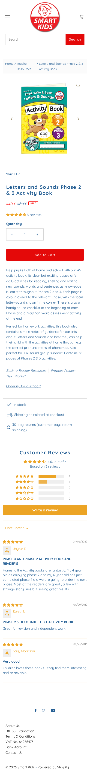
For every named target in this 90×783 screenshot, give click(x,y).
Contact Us (14, 753)
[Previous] (12, 119)
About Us (13, 726)
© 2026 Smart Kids (20, 767)
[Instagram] (43, 710)
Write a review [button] (45, 510)
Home (9, 63)
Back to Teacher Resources (26, 371)
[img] (13, 542)
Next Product (16, 376)
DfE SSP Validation (20, 731)
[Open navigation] (7, 17)
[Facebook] (35, 710)
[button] (16, 215)
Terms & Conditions (20, 736)
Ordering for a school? (23, 386)
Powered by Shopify (53, 767)
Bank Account (16, 747)
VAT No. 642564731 (20, 742)
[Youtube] (53, 710)
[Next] (78, 119)
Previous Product (63, 371)
